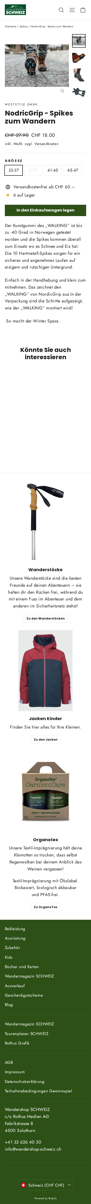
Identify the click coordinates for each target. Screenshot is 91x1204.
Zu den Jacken (46, 739)
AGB (9, 1062)
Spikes (24, 26)
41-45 (52, 170)
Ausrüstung (15, 938)
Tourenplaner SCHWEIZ (26, 1033)
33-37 (13, 170)
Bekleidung (15, 929)
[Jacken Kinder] (45, 670)
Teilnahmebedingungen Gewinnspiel (38, 1091)
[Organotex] (45, 791)
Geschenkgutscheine (24, 995)
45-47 (72, 170)
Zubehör (12, 947)
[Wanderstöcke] (45, 521)
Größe (14, 161)
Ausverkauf (15, 986)
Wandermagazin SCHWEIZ (29, 976)
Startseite (11, 26)
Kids (9, 957)
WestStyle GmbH (21, 104)
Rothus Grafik (17, 1043)
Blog (9, 1004)
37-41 (33, 170)
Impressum (15, 1072)
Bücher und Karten (22, 967)
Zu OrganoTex (45, 907)
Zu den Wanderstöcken (45, 618)
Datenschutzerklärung (24, 1081)
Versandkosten (46, 143)
